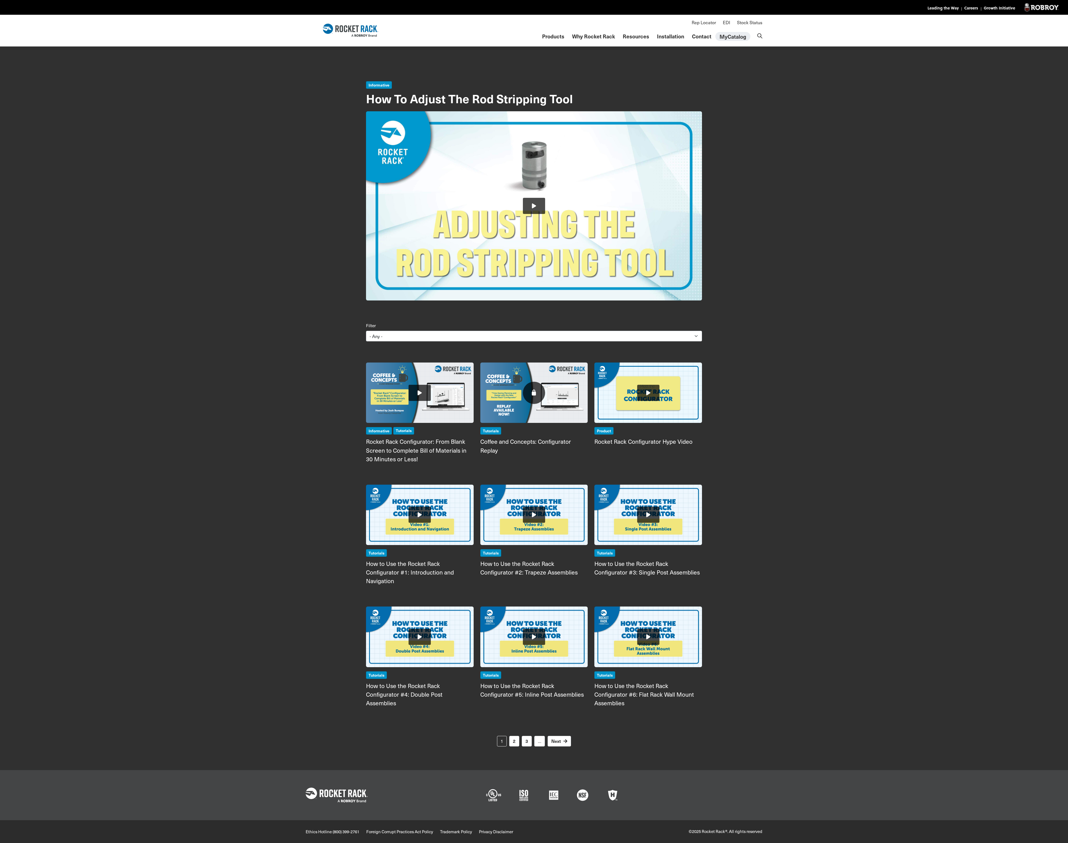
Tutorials (404, 430)
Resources (636, 36)
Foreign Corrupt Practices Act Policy (399, 832)
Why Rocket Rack (593, 36)
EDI (726, 22)
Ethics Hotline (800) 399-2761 (332, 832)
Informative (379, 85)
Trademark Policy (456, 832)
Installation (670, 36)
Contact (701, 36)
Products (553, 36)
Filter (371, 325)
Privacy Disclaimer (496, 832)
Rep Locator (704, 22)
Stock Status (749, 22)
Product (604, 431)
